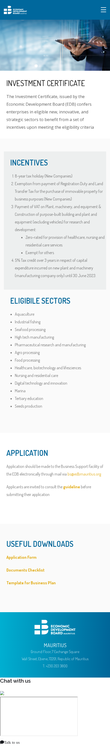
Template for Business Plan (31, 582)
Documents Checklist (25, 570)
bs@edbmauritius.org (84, 474)
